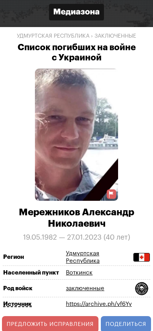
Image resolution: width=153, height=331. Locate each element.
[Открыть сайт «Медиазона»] (76, 13)
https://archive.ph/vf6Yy (99, 304)
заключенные (115, 36)
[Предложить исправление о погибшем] (111, 194)
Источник (17, 304)
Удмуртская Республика (53, 36)
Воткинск (79, 273)
